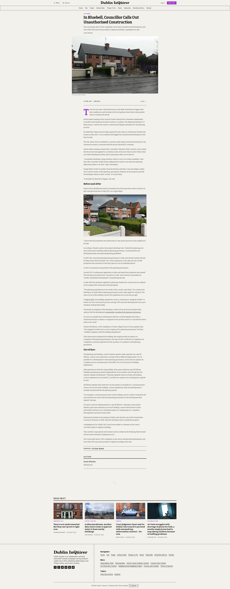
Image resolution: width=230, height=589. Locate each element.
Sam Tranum (89, 534)
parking (118, 521)
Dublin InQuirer (102, 585)
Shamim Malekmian (59, 532)
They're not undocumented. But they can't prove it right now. (67, 526)
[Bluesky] (62, 567)
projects (117, 574)
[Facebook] (55, 567)
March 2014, (89, 300)
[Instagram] (66, 567)
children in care (152, 521)
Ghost (120, 585)
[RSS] (58, 567)
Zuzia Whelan (88, 33)
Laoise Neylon (151, 537)
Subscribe (171, 3)
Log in (163, 3)
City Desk (87, 13)
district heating (90, 521)
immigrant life (58, 521)
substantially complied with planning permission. (123, 312)
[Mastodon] (73, 567)
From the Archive (106, 574)
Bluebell (101, 448)
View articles (88, 464)
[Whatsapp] (69, 567)
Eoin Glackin (120, 537)
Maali (126, 585)
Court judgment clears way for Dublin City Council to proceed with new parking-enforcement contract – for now (130, 529)
